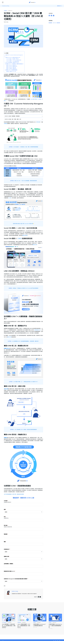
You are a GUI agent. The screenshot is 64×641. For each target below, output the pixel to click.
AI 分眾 (9, 197)
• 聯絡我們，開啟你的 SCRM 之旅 (11, 71)
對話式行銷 (9, 337)
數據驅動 (50, 22)
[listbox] (23, 512)
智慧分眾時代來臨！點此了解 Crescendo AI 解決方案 (23, 223)
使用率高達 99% (37, 330)
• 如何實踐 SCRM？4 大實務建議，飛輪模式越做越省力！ (14, 63)
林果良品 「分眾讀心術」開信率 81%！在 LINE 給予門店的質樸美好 (25, 288)
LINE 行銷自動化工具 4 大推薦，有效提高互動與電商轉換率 (25, 429)
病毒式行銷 (35, 244)
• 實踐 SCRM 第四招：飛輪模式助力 (11, 68)
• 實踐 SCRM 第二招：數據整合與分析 (11, 66)
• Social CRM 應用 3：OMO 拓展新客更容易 (12, 61)
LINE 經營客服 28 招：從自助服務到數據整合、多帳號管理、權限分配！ (25, 341)
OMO (20, 238)
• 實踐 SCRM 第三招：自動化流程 (11, 67)
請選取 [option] (6, 511)
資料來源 (38, 122)
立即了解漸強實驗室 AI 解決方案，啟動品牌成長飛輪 (14, 494)
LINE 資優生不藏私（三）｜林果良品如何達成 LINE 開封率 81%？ (25, 381)
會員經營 (58, 22)
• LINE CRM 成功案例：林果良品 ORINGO (11, 62)
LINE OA (54, 22)
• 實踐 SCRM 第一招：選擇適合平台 (11, 65)
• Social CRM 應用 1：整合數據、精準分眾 (12, 58)
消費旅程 (5, 123)
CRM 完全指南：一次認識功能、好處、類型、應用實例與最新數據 (25, 146)
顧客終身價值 (25, 235)
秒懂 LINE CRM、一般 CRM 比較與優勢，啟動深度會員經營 (25, 180)
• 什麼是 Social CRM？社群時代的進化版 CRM (12, 57)
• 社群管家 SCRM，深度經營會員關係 (10, 69)
